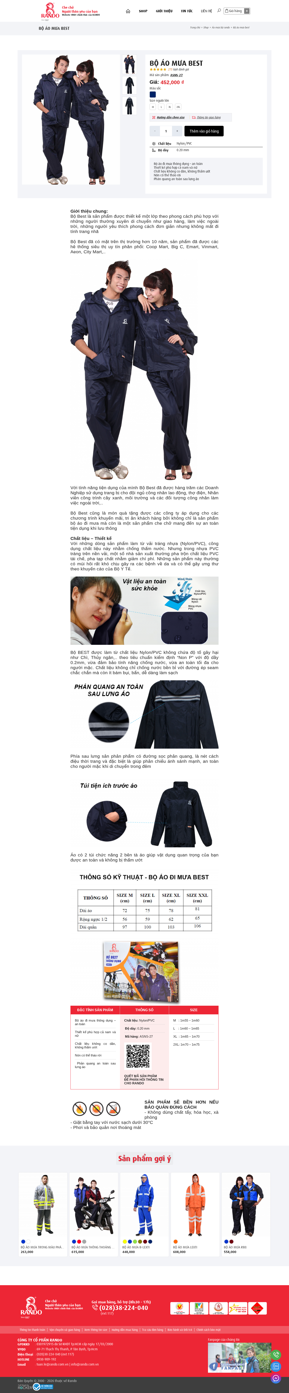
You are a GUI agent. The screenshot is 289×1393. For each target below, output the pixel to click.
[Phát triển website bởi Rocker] (25, 1386)
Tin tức (187, 11)
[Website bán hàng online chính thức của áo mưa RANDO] (50, 11)
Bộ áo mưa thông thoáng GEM (94, 1247)
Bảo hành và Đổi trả (180, 1329)
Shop (143, 11)
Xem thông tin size (95, 1329)
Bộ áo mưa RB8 (235, 1247)
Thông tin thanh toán (32, 1329)
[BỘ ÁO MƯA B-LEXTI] (144, 1204)
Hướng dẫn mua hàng (125, 1329)
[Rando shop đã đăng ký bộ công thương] (43, 1387)
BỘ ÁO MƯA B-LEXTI (136, 1247)
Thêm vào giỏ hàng (204, 131)
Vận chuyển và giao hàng (65, 1329)
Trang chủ (195, 27)
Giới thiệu (164, 11)
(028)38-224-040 (123, 1307)
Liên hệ (206, 11)
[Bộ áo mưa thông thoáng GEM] (93, 1204)
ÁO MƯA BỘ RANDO (221, 27)
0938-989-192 (46, 1359)
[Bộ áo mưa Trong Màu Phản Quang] (43, 1204)
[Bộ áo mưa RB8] (246, 1204)
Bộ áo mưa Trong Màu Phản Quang (43, 1247)
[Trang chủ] (128, 11)
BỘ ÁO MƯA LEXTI (185, 1247)
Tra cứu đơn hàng (152, 1329)
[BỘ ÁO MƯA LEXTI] (195, 1204)
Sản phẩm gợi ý (144, 1158)
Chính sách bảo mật (209, 1329)
